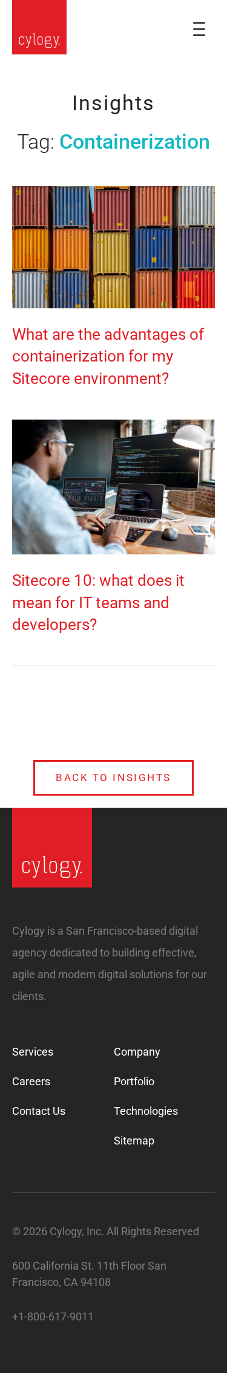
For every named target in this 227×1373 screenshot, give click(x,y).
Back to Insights (113, 777)
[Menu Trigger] (198, 28)
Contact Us (38, 1111)
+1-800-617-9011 (53, 1316)
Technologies (146, 1111)
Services (32, 1051)
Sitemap (134, 1140)
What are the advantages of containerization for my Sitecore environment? (108, 356)
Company (137, 1051)
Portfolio (134, 1081)
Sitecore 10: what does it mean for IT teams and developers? (98, 602)
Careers (31, 1081)
